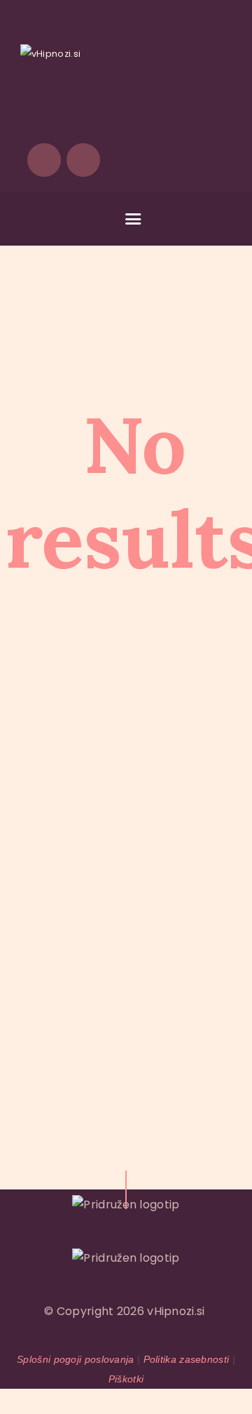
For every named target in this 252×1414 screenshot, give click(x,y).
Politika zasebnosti (187, 1359)
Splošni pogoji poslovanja (75, 1359)
